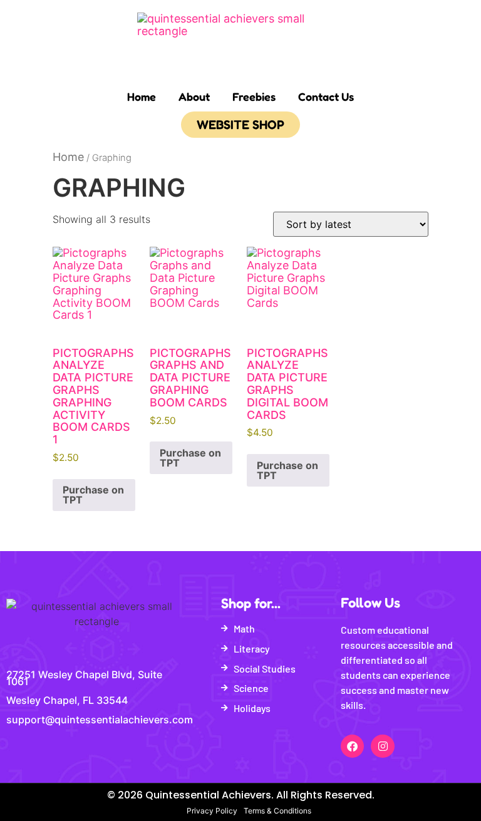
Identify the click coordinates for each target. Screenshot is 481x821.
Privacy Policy (212, 810)
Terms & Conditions (277, 810)
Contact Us (326, 96)
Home (141, 96)
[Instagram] (382, 746)
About (194, 96)
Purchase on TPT (93, 494)
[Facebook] (352, 746)
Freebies (254, 96)
